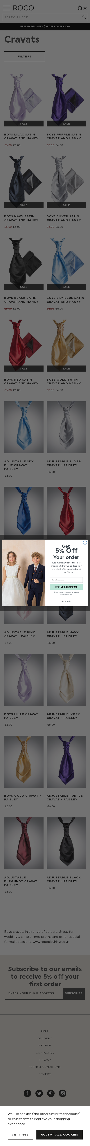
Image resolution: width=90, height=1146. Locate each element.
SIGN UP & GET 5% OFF (66, 586)
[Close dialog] (85, 542)
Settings (20, 1134)
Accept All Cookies (59, 1134)
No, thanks (66, 601)
